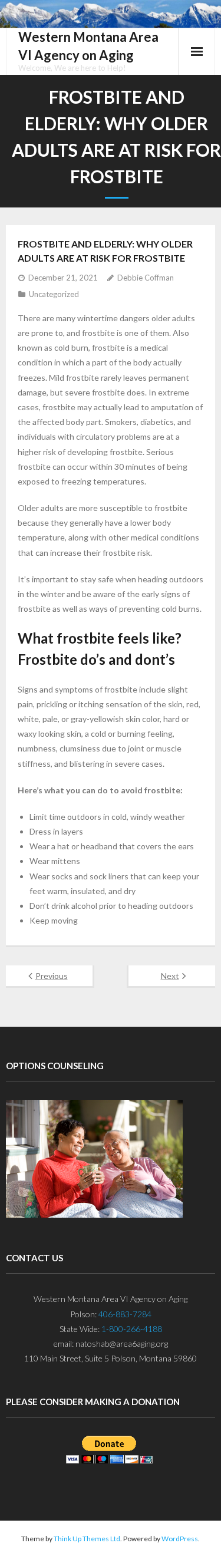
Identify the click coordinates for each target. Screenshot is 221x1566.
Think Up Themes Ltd (87, 1538)
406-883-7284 (124, 1314)
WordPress (179, 1538)
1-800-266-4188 (131, 1329)
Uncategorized (54, 294)
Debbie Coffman (145, 277)
